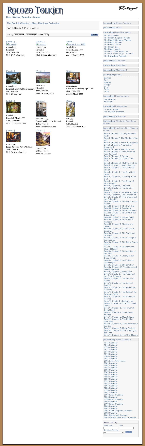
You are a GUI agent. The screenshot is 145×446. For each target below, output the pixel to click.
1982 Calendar (110, 363)
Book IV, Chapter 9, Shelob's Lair (119, 265)
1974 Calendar (110, 343)
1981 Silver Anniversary (114, 361)
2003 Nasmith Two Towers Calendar (120, 417)
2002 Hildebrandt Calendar (116, 415)
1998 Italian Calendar (113, 399)
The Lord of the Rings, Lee (116, 51)
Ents (106, 80)
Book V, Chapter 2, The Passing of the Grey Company (119, 275)
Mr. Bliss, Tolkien (111, 35)
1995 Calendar (110, 388)
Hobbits (107, 82)
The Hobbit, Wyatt (112, 49)
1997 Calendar (110, 392)
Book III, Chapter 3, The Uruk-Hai (119, 206)
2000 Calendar (110, 406)
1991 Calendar (110, 381)
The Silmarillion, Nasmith (115, 56)
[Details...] (10, 41)
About (37, 17)
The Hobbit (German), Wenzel (117, 40)
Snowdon (108, 101)
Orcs (106, 87)
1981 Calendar (110, 358)
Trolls (106, 89)
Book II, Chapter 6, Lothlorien (117, 185)
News (8, 17)
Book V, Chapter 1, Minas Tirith (118, 271)
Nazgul (107, 84)
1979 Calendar (110, 354)
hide (112, 32)
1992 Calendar (110, 383)
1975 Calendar (110, 345)
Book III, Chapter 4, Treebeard (117, 208)
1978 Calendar (110, 352)
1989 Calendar (110, 377)
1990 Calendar (110, 379)
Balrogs (107, 78)
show (112, 23)
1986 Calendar (110, 370)
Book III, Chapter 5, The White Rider (120, 210)
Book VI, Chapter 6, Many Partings (119, 328)
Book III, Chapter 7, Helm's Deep (119, 217)
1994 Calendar (110, 386)
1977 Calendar (110, 349)
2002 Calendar (110, 413)
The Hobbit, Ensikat (113, 42)
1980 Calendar (110, 356)
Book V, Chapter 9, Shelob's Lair (118, 301)
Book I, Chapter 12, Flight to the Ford (120, 163)
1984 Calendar (110, 365)
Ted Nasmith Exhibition (114, 111)
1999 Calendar (110, 401)
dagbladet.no (110, 99)
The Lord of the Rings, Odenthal (118, 53)
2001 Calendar (110, 408)
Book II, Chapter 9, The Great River (120, 195)
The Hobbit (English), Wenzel (117, 38)
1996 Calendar (110, 390)
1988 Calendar (110, 374)
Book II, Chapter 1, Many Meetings (119, 165)
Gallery (16, 17)
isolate (107, 23)
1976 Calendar (110, 347)
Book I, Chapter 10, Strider (116, 156)
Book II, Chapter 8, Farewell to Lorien (121, 192)
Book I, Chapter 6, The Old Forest (119, 149)
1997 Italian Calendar (113, 395)
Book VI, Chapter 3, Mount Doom (119, 317)
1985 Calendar (110, 368)
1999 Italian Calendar (113, 404)
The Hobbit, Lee (111, 47)
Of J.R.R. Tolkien (111, 109)
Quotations (27, 17)
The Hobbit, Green (112, 44)
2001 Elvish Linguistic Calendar (118, 411)
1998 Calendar (110, 397)
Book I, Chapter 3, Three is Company (120, 142)
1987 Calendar (110, 372)
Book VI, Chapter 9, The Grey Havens (121, 335)
